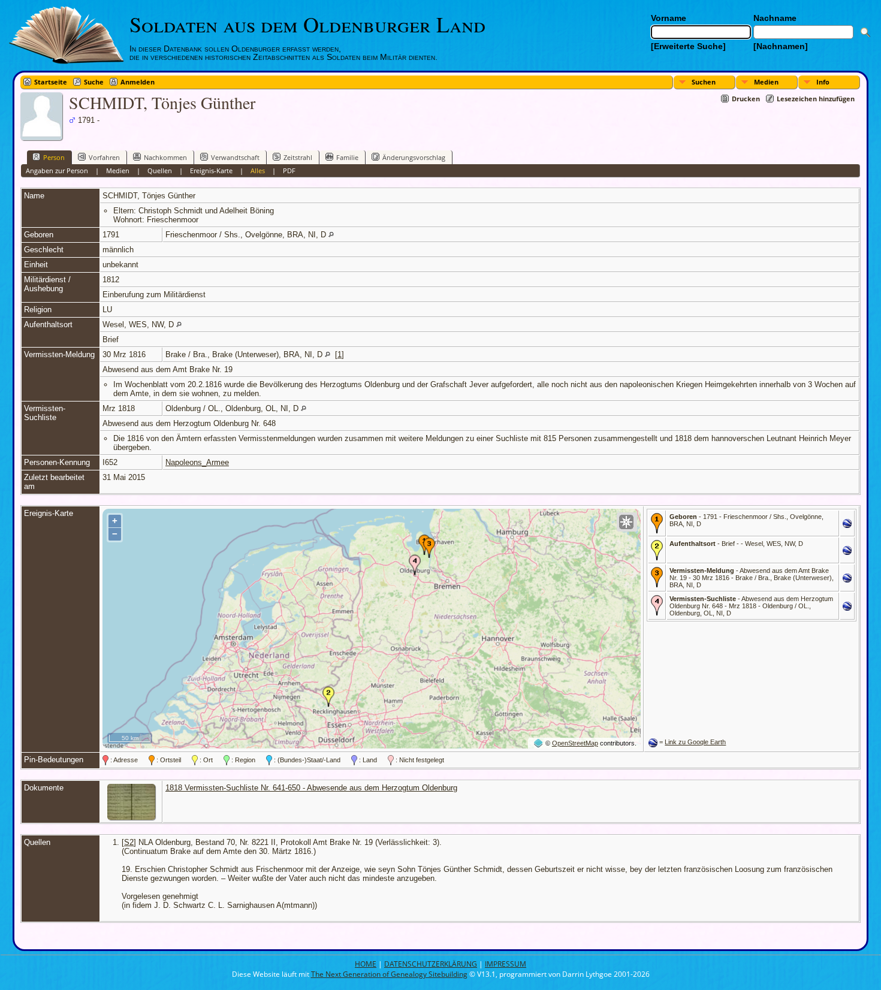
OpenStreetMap (575, 743)
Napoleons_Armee (197, 462)
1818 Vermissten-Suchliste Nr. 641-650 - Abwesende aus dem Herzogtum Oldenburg (311, 787)
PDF (289, 170)
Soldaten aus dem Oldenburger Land (307, 24)
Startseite (50, 81)
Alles (258, 170)
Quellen (159, 170)
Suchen (704, 81)
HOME (365, 964)
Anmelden (137, 81)
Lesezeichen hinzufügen (816, 98)
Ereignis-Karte (211, 170)
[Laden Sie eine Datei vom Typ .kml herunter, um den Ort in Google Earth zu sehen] (847, 525)
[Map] (626, 522)
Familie (347, 157)
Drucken (746, 98)
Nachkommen (165, 157)
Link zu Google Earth (695, 741)
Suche (94, 81)
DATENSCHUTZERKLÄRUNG (430, 964)
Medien (766, 81)
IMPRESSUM (505, 964)
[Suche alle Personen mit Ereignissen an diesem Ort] (331, 234)
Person (54, 157)
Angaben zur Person (57, 170)
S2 (129, 842)
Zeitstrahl (297, 157)
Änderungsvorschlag (413, 157)
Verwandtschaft (235, 157)
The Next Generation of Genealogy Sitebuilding (389, 974)
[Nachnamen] (780, 46)
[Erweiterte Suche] (688, 46)
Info (822, 81)
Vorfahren (104, 157)
